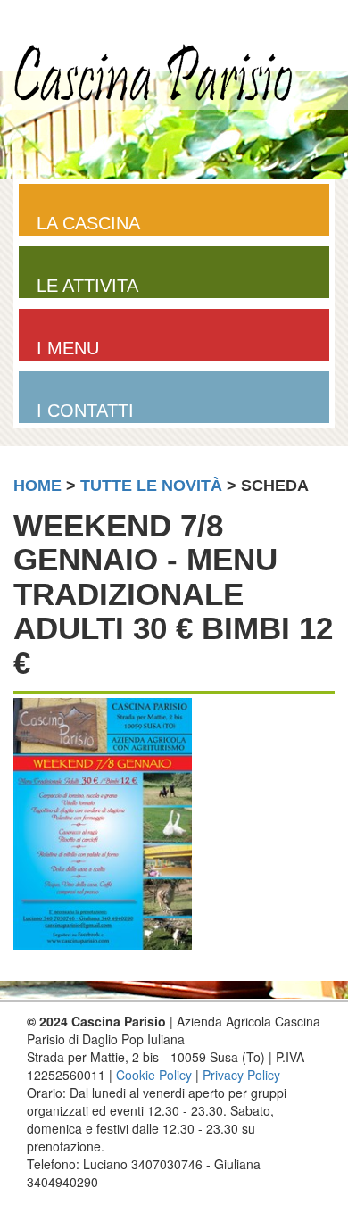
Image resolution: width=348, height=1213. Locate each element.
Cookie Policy (154, 1075)
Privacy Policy (241, 1075)
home (37, 485)
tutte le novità (151, 485)
